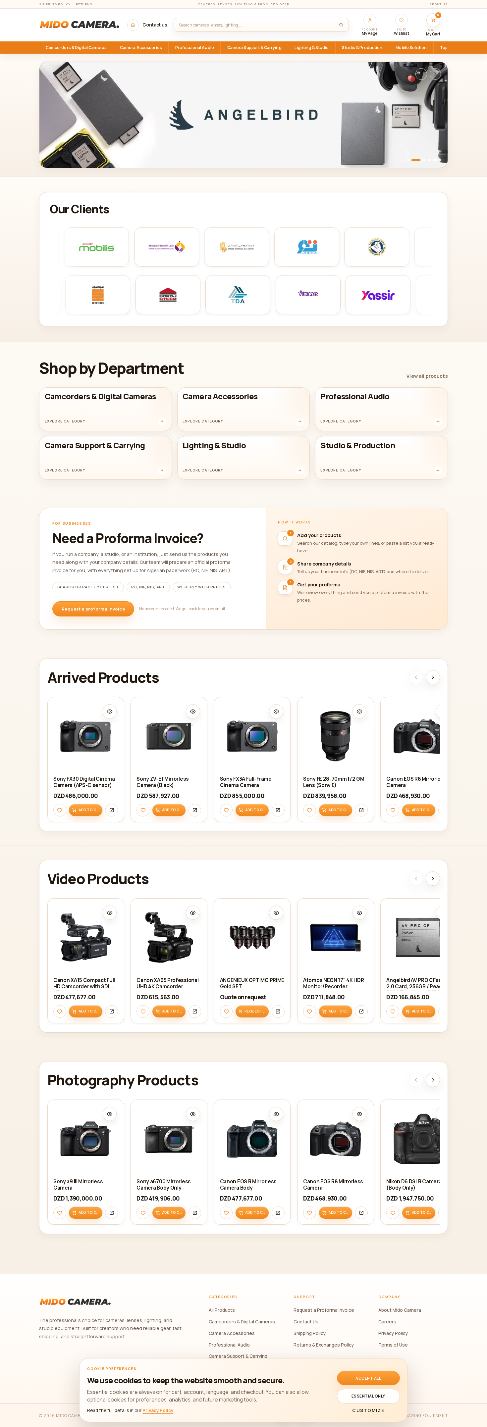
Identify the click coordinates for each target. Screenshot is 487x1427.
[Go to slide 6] (440, 160)
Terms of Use (393, 1345)
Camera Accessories (232, 1333)
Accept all (368, 1378)
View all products (427, 376)
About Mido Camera (399, 1310)
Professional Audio (229, 1345)
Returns (84, 4)
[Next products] (433, 677)
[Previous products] (416, 677)
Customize (368, 1410)
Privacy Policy (393, 1333)
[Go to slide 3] (424, 160)
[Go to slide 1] (407, 160)
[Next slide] (435, 74)
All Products (222, 1310)
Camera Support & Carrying (238, 1356)
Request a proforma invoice (93, 609)
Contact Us (306, 1321)
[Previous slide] (421, 74)
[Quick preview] (110, 711)
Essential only (368, 1396)
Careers (387, 1321)
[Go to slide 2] (415, 160)
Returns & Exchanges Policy (324, 1345)
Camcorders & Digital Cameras (242, 1321)
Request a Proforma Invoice (324, 1310)
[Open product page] (111, 810)
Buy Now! (63, 155)
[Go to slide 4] (429, 160)
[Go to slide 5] (434, 160)
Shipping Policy (55, 4)
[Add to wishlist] (59, 810)
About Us (439, 4)
